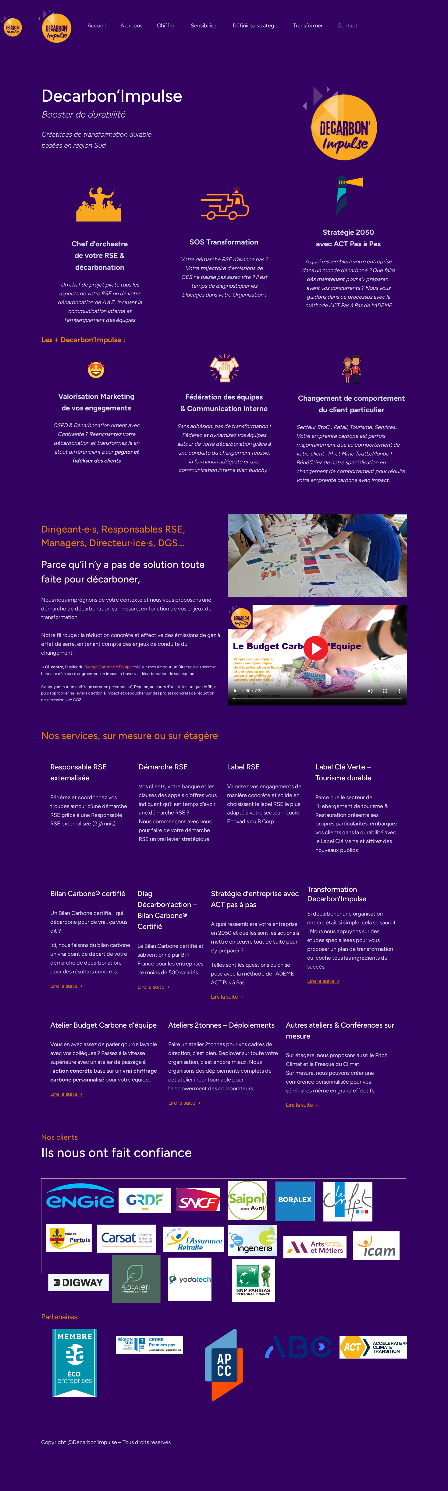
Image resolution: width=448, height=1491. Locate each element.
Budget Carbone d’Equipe (108, 666)
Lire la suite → (66, 986)
